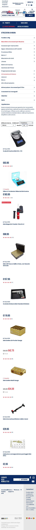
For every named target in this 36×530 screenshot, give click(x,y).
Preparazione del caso (8, 71)
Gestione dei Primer (7, 68)
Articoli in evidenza (22, 27)
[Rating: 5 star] (7, 166)
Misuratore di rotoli (7, 58)
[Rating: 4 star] (7, 197)
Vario (3, 100)
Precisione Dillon (6, 52)
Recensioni (5, 6)
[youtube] (31, 5)
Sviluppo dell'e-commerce (7, 526)
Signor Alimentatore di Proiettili (11, 49)
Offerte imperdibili (9, 27)
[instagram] (29, 5)
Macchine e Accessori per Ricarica (12, 41)
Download (5, 1)
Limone (3, 61)
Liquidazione (5, 104)
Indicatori (4, 77)
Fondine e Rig (5, 37)
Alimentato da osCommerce (8, 527)
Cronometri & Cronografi (9, 91)
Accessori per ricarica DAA (9, 46)
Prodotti (7, 23)
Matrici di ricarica (7, 64)
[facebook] (26, 5)
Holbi (17, 526)
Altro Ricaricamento (7, 83)
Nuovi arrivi (24, 23)
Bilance (3, 80)
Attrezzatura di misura (8, 74)
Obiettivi (4, 96)
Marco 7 (3, 55)
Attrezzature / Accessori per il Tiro (12, 87)
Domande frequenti (5, 3)
